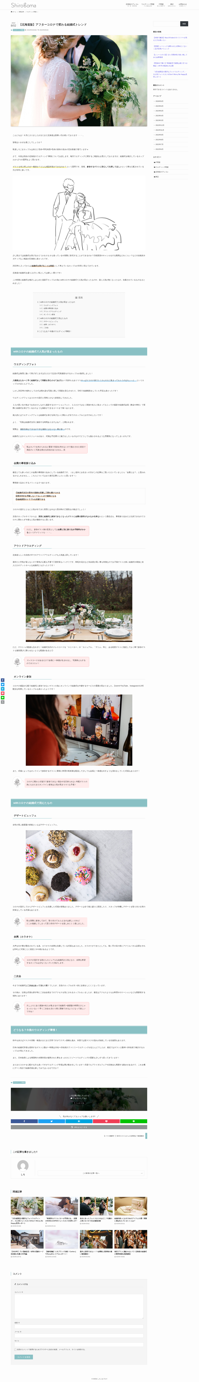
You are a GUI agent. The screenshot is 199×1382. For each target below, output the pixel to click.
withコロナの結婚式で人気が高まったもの (57, 302)
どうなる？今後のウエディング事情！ (56, 331)
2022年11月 (160, 130)
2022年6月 (159, 149)
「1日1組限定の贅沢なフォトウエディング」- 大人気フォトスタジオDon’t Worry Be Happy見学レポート (170, 74)
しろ (23, 1174)
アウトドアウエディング (52, 311)
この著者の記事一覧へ (91, 1173)
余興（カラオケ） (50, 324)
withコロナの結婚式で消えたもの (54, 318)
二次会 (46, 328)
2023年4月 (159, 116)
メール (18, 1332)
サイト (17, 1341)
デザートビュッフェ (51, 321)
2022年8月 (159, 140)
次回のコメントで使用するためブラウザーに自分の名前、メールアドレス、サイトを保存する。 (51, 1349)
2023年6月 (159, 106)
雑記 (157, 177)
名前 (17, 1323)
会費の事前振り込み (51, 308)
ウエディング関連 (18, 30)
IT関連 (158, 162)
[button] (24, 1121)
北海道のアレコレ (162, 172)
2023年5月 (159, 111)
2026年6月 (159, 101)
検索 (184, 24)
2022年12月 (160, 125)
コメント (19, 1292)
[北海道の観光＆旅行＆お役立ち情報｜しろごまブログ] (23, 5)
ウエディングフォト (51, 305)
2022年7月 (159, 144)
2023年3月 (159, 120)
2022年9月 (159, 135)
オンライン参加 (49, 314)
